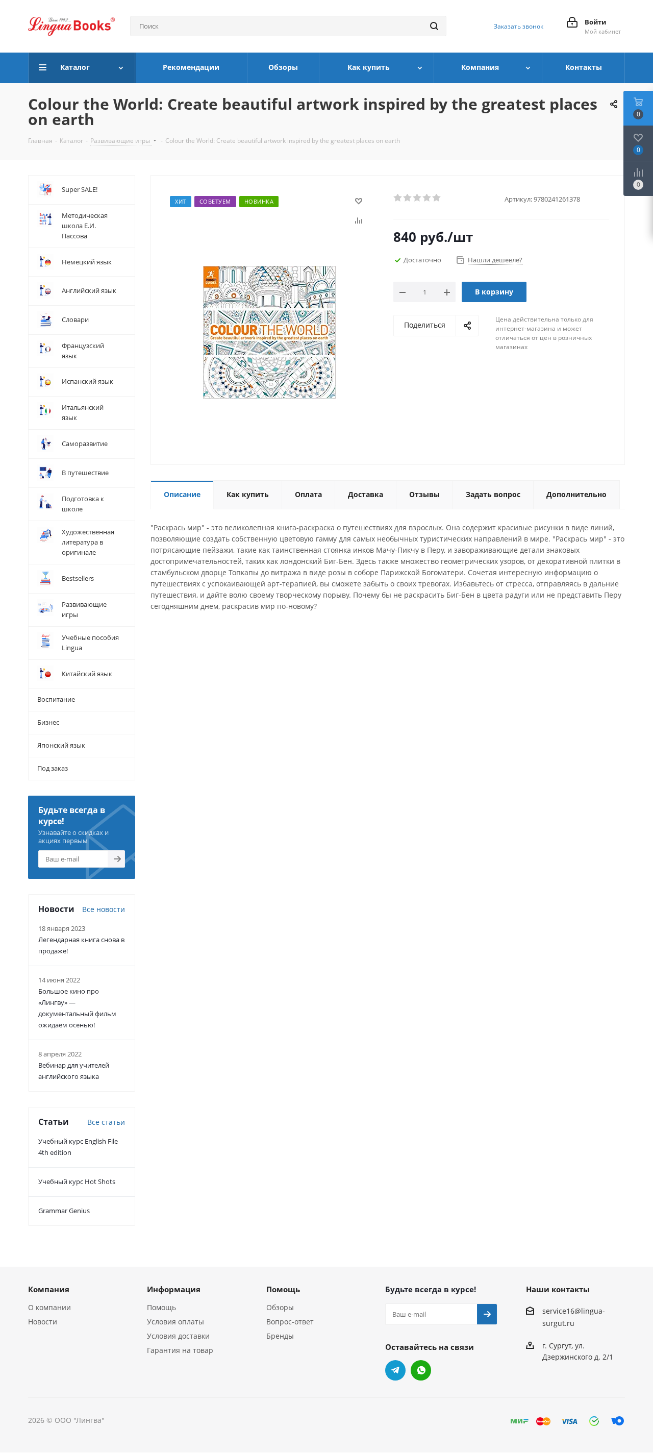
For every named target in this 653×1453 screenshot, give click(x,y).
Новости (42, 1321)
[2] (408, 198)
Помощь (161, 1307)
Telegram (395, 1370)
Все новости (103, 909)
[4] (427, 198)
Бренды (280, 1336)
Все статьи (106, 1122)
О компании (49, 1307)
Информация (173, 1289)
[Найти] (434, 26)
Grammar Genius (64, 1210)
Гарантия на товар (180, 1350)
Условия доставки (178, 1336)
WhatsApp (421, 1370)
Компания (48, 1289)
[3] (417, 198)
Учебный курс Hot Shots (76, 1181)
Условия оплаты (175, 1321)
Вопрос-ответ (290, 1321)
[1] (398, 198)
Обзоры (280, 1307)
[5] (437, 198)
